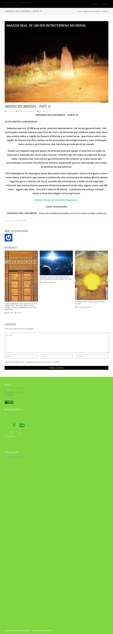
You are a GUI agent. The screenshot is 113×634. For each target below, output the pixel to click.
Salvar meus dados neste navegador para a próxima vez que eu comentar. (33, 362)
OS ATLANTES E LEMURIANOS (15, 220)
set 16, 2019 (10, 111)
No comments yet (45, 111)
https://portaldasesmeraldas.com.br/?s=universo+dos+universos (72, 213)
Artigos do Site (12, 414)
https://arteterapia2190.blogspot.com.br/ (18, 464)
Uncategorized (30, 111)
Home (79, 11)
